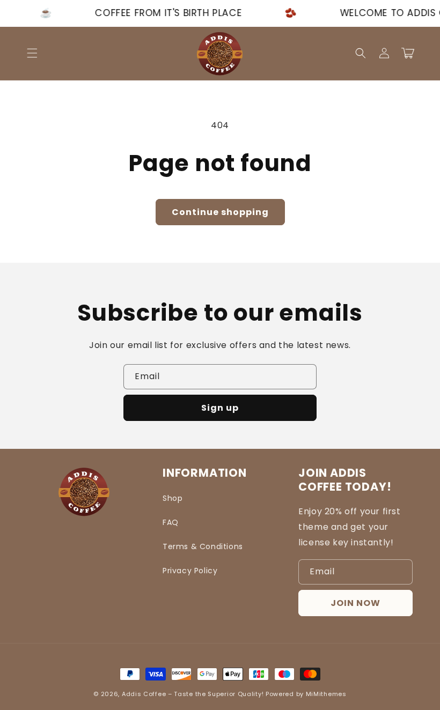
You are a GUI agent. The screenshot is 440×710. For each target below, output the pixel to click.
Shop (172, 498)
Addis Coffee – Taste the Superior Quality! (192, 694)
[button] (32, 53)
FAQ (171, 522)
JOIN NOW (355, 603)
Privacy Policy (190, 570)
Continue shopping (220, 212)
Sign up (220, 408)
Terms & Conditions (203, 546)
